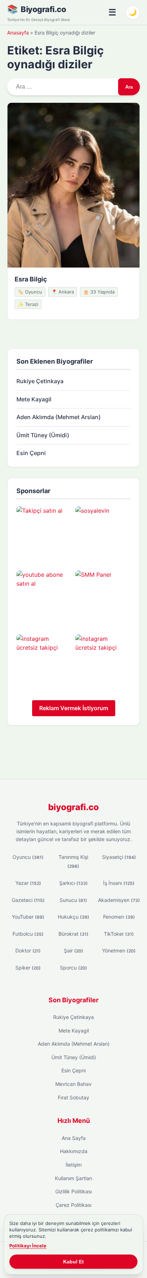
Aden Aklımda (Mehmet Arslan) (58, 417)
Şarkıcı (73, 883)
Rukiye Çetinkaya (40, 381)
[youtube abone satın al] (44, 597)
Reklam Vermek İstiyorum (73, 708)
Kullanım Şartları (73, 1178)
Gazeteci (28, 900)
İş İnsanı (119, 883)
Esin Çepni (31, 452)
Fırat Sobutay (73, 1097)
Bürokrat (73, 934)
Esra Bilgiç (31, 279)
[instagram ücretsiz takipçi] (44, 662)
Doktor (28, 950)
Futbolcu (28, 934)
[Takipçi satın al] (44, 533)
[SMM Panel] (103, 597)
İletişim (74, 1165)
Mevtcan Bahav (73, 1084)
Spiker (28, 968)
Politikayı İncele (27, 1245)
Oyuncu (28, 857)
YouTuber (28, 917)
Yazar (28, 883)
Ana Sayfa (74, 1138)
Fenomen (119, 917)
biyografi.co (73, 807)
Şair (73, 950)
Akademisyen (119, 900)
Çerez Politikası (73, 1205)
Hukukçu (73, 917)
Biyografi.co (43, 9)
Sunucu (73, 900)
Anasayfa (18, 33)
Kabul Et (73, 1261)
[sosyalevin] (103, 533)
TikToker (119, 934)
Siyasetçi (119, 857)
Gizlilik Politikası (73, 1191)
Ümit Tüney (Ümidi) (42, 435)
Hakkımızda (73, 1151)
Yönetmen (119, 950)
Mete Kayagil (33, 399)
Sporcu (73, 968)
